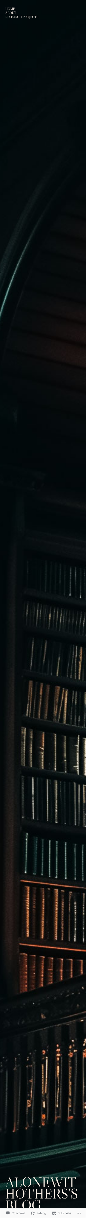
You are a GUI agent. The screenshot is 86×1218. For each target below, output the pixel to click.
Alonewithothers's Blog (41, 1194)
